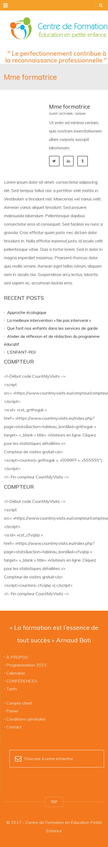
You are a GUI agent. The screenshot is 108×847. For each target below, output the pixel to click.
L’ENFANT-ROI (21, 352)
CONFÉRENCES (21, 680)
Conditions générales (26, 718)
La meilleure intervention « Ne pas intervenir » (49, 320)
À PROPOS (17, 656)
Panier (12, 710)
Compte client (19, 702)
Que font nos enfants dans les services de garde (52, 328)
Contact (13, 726)
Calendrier (15, 672)
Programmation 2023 (26, 665)
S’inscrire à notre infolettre (48, 758)
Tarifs (11, 688)
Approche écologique (26, 312)
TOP (54, 802)
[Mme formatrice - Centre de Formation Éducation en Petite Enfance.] (54, 23)
